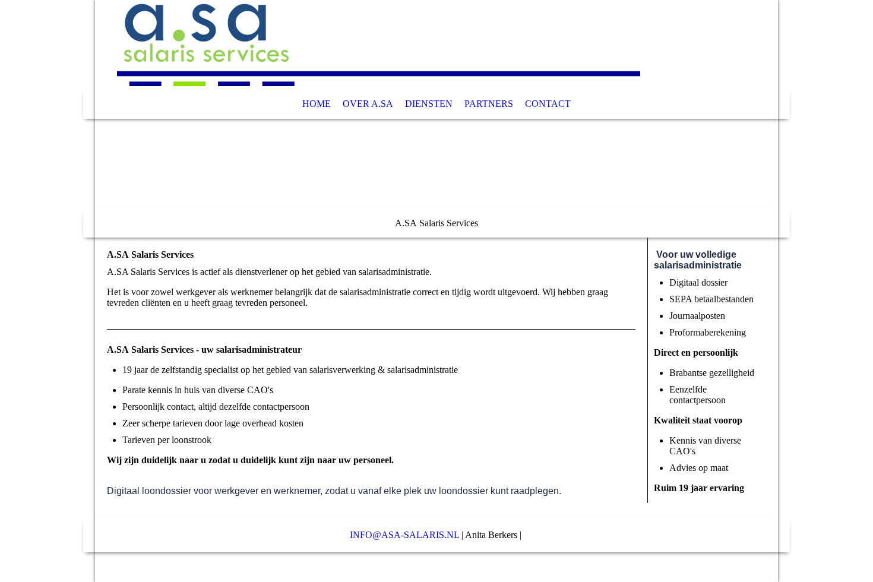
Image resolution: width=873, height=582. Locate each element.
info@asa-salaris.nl (404, 535)
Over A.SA (368, 104)
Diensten (429, 104)
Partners (488, 104)
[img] (436, 119)
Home (316, 104)
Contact (548, 104)
